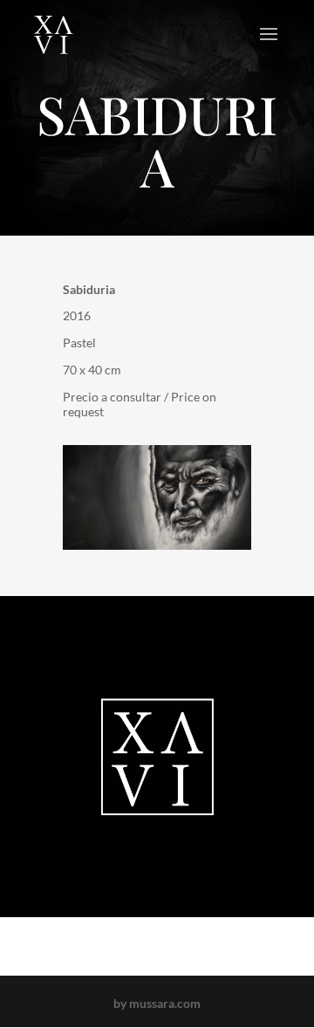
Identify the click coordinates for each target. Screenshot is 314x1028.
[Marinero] (157, 549)
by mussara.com (157, 1003)
